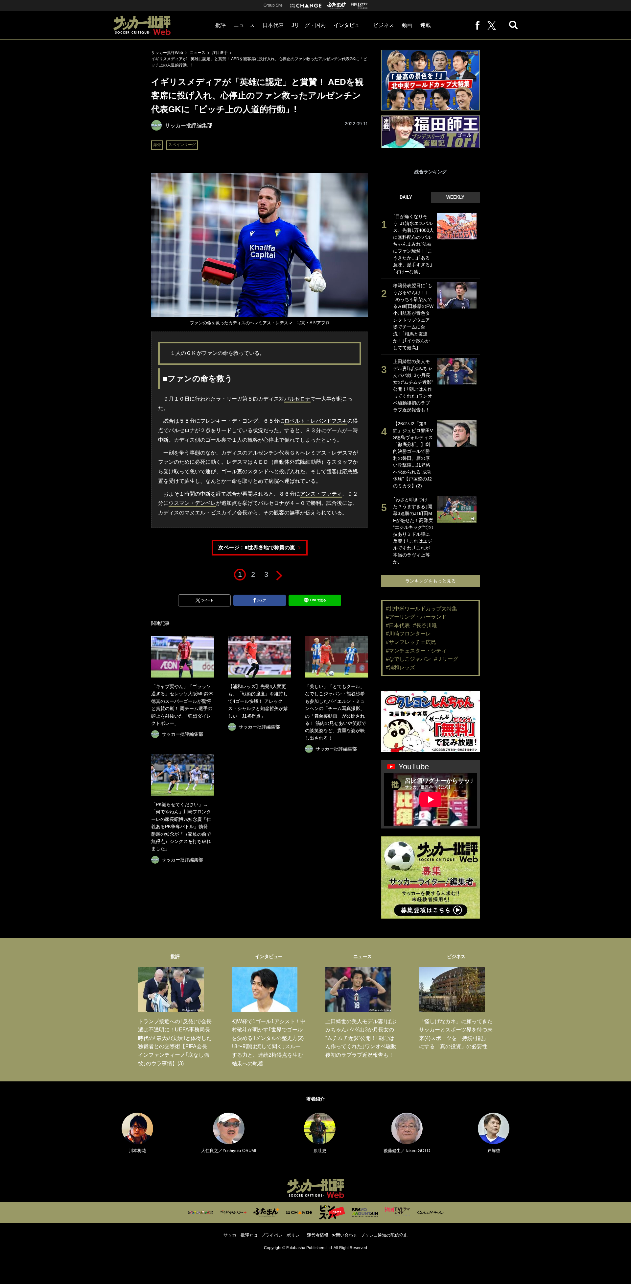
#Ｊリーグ (446, 659)
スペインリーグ (182, 144)
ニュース (244, 25)
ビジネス (383, 25)
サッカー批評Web (167, 52)
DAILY (406, 197)
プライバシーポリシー (282, 1235)
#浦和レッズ (400, 667)
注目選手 (220, 52)
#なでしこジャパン (408, 659)
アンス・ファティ (321, 494)
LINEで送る (318, 600)
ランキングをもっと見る (430, 580)
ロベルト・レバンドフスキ (315, 421)
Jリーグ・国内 (309, 25)
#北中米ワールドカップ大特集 (421, 608)
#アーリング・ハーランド (416, 617)
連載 (425, 25)
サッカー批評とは (240, 1235)
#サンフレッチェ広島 (411, 642)
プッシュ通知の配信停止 (384, 1235)
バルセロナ (297, 399)
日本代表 (273, 25)
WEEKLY (455, 197)
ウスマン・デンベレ (192, 503)
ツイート (207, 600)
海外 (157, 144)
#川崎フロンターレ (408, 633)
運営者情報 (317, 1235)
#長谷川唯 (425, 625)
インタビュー (349, 25)
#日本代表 (398, 625)
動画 (407, 25)
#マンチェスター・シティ (416, 651)
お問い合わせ (344, 1235)
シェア (261, 600)
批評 (220, 25)
